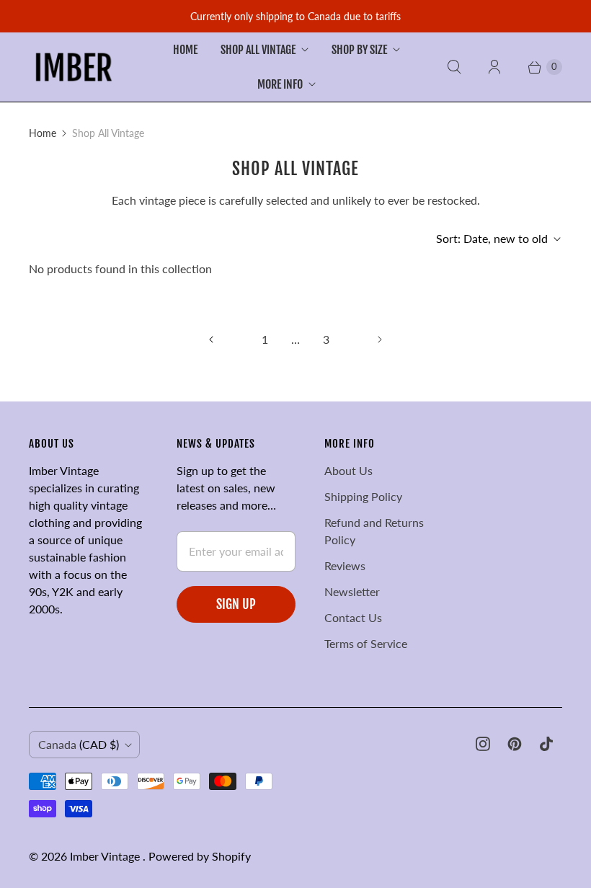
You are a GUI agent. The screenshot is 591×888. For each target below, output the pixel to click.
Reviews (344, 565)
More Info (280, 84)
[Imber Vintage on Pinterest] (514, 744)
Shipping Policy (363, 496)
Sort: (492, 238)
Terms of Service (365, 643)
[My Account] (494, 67)
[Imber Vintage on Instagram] (483, 744)
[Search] (454, 67)
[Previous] (211, 339)
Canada (78, 744)
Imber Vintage (106, 856)
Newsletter (352, 591)
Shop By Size (359, 50)
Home (185, 50)
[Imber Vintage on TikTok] (546, 744)
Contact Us (353, 617)
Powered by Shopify (199, 856)
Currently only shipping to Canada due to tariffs (295, 16)
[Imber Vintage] (74, 67)
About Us (348, 470)
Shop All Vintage (258, 50)
